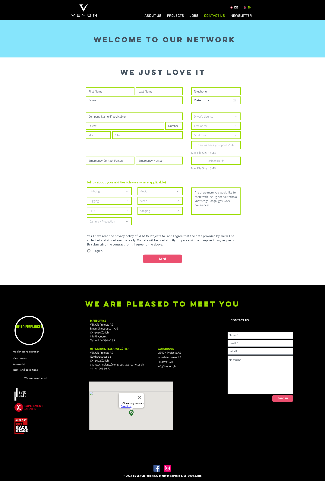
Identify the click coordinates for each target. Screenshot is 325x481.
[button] (241, 15)
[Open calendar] (234, 100)
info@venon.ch (99, 336)
